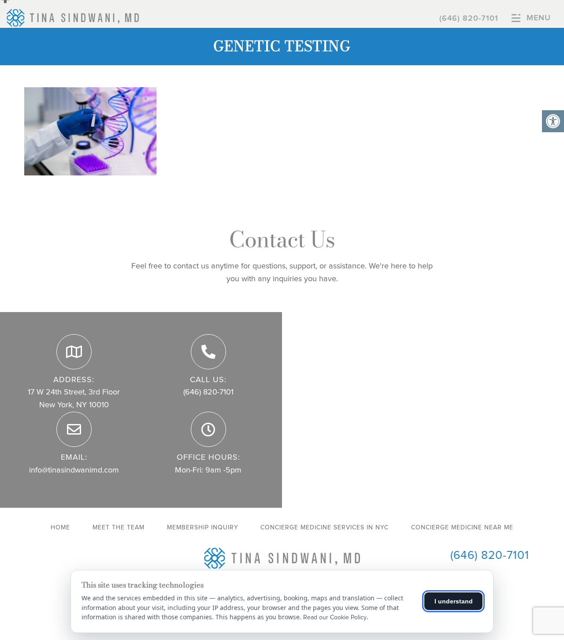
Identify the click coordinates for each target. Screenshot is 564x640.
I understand (453, 601)
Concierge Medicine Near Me (462, 528)
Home (60, 528)
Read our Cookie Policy (335, 617)
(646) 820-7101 (468, 18)
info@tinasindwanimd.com (74, 470)
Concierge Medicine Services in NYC (324, 528)
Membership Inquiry (202, 528)
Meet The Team (119, 528)
